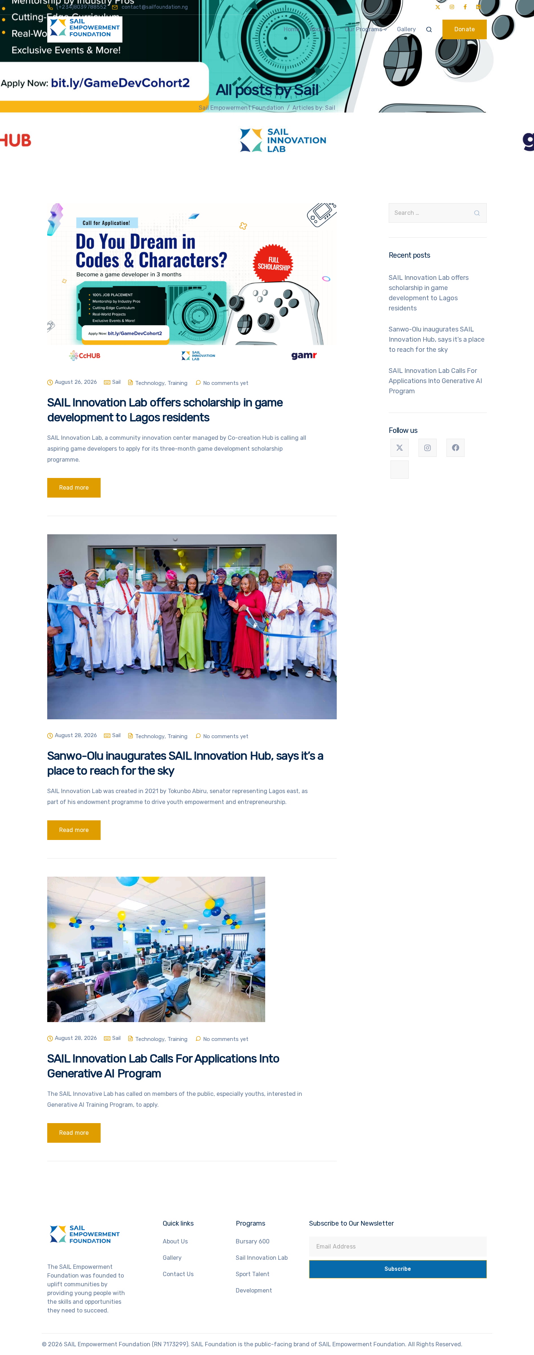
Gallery (406, 29)
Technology (150, 383)
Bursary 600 (253, 1241)
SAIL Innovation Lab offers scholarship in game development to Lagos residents (429, 293)
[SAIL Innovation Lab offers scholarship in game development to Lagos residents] (192, 290)
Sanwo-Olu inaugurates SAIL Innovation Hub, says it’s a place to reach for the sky (437, 339)
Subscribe (398, 1269)
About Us (322, 29)
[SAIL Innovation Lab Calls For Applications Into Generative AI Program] (156, 955)
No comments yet (225, 383)
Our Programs (363, 29)
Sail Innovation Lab (262, 1257)
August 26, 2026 (76, 382)
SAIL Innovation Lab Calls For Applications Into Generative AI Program (435, 381)
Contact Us (178, 1274)
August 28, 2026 (76, 736)
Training (177, 383)
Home (291, 29)
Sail (116, 382)
